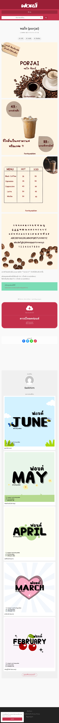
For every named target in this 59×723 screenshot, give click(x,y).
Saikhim (23, 32)
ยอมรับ (12, 719)
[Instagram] (35, 341)
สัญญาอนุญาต (29, 717)
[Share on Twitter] (27, 341)
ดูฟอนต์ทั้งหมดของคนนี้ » (29, 675)
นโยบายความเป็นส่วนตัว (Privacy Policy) (29, 714)
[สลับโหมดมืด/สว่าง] (46, 17)
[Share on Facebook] (23, 341)
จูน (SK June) (8, 448)
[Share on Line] (31, 341)
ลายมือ (29, 38)
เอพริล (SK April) (9, 559)
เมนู (30, 12)
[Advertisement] (29, 356)
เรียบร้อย (38, 38)
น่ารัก (21, 38)
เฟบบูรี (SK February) (10, 669)
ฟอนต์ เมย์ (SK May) (10, 503)
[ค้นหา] (41, 17)
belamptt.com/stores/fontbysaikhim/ (16, 288)
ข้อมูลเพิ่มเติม (8, 716)
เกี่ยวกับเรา (29, 711)
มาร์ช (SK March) (9, 614)
